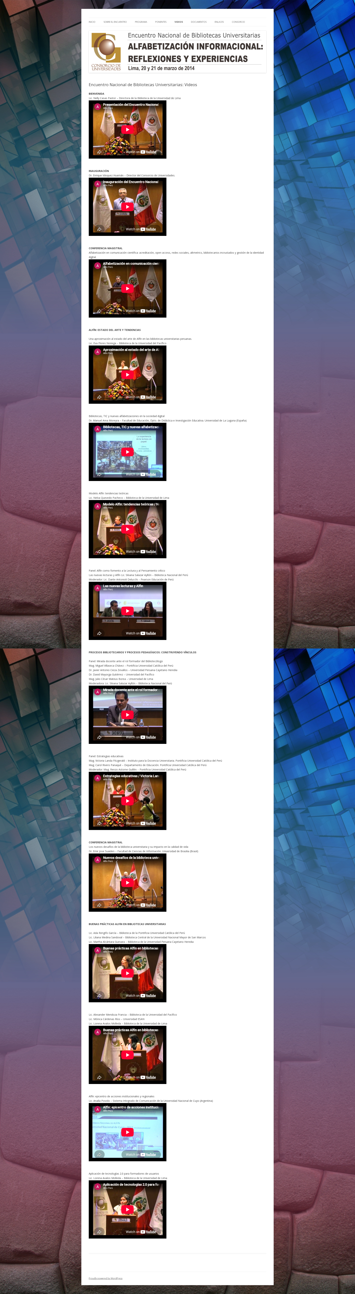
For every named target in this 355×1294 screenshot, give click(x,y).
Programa (141, 21)
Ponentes (160, 21)
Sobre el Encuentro (115, 21)
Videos (179, 21)
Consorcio (238, 21)
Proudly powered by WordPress (105, 1278)
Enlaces (219, 21)
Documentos (199, 21)
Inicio (92, 21)
